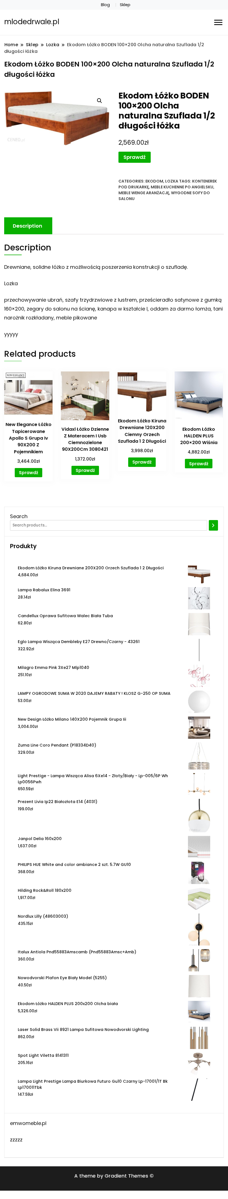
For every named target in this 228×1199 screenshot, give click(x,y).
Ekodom (154, 181)
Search (19, 516)
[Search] (213, 525)
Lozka (171, 181)
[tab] (27, 225)
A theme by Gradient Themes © (114, 1175)
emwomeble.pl (28, 1123)
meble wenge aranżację (143, 193)
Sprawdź (134, 157)
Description (27, 225)
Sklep (125, 5)
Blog (105, 5)
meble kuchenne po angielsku (182, 187)
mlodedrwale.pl (31, 22)
